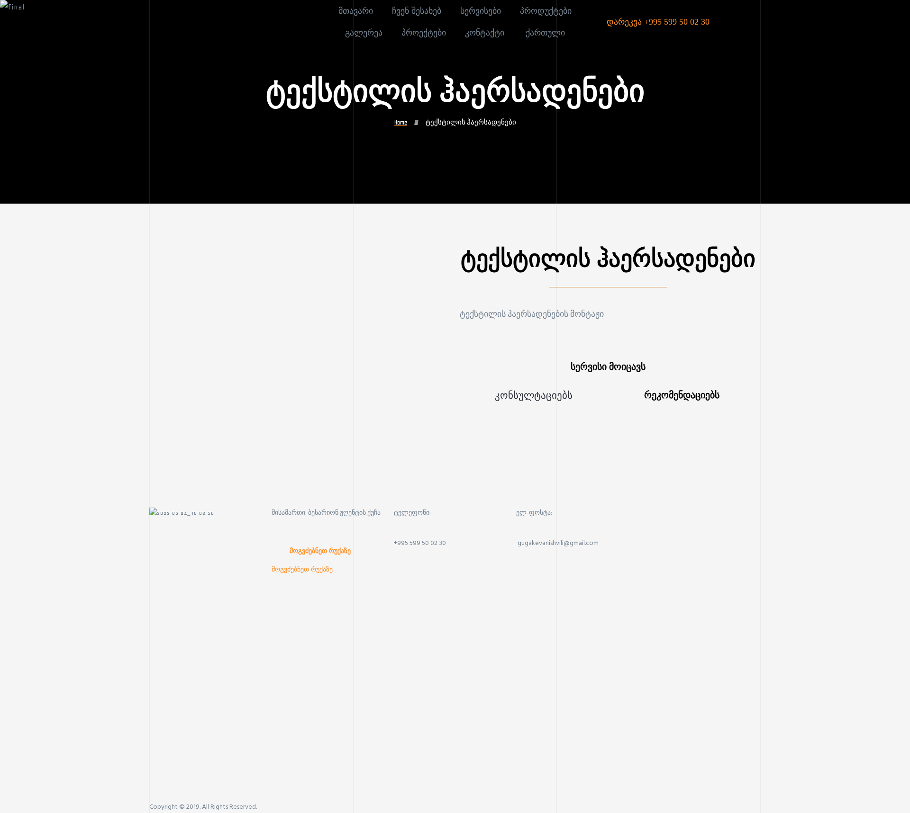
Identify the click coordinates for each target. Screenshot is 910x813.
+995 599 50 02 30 (420, 543)
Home (400, 122)
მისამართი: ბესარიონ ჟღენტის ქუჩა (326, 513)
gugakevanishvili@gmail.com (558, 543)
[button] (320, 550)
